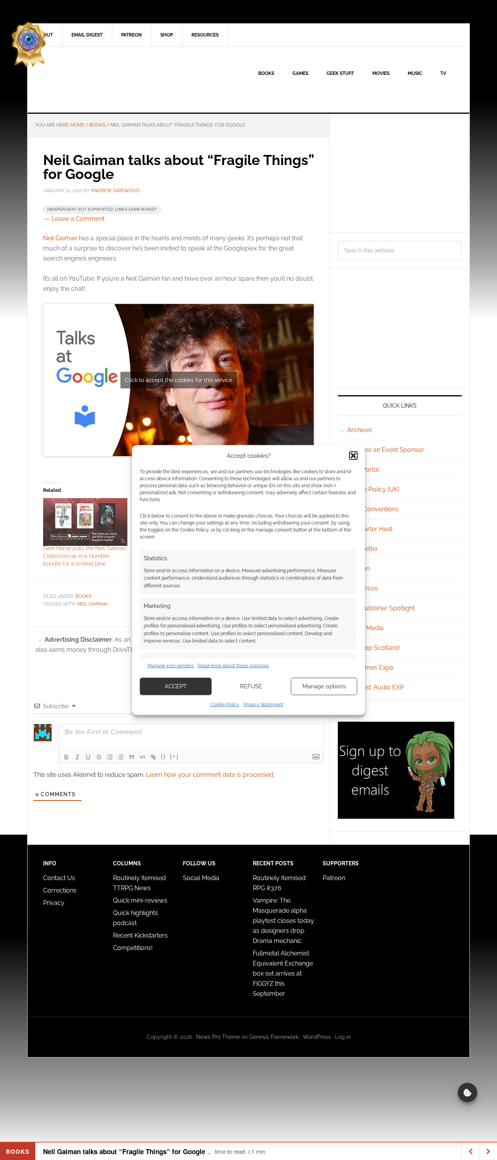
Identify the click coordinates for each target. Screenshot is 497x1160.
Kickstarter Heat (370, 529)
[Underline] (88, 757)
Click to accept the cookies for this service (178, 380)
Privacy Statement (263, 704)
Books (83, 596)
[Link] (153, 757)
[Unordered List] (120, 757)
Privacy (53, 902)
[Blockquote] (131, 757)
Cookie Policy (225, 704)
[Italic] (77, 757)
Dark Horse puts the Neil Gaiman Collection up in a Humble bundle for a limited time (84, 556)
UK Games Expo (370, 667)
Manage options (324, 686)
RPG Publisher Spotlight (381, 608)
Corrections (59, 890)
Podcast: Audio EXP (375, 687)
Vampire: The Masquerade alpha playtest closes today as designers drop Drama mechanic (283, 921)
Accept (176, 686)
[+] (174, 756)
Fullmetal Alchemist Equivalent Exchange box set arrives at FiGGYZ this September (283, 973)
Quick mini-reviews (140, 900)
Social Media (365, 628)
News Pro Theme (218, 1037)
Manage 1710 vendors (171, 666)
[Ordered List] (109, 757)
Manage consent (467, 1092)
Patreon (334, 878)
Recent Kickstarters (141, 935)
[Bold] (66, 757)
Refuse (251, 686)
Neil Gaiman (60, 238)
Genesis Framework (274, 1037)
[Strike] (99, 757)
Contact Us (59, 878)
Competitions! (133, 948)
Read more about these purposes (233, 666)
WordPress (317, 1037)
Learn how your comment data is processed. (210, 774)
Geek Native (93, 79)
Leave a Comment (78, 218)
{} (163, 756)
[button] (353, 456)
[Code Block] (142, 757)
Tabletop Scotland (373, 647)
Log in (343, 1037)
